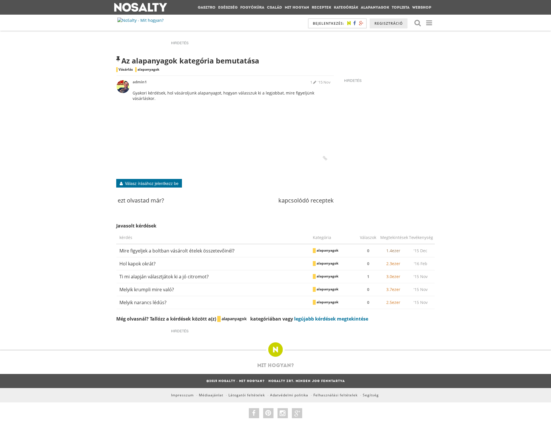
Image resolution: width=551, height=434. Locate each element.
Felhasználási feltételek (335, 395)
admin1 (140, 81)
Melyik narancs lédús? (142, 302)
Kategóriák (346, 7)
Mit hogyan (297, 7)
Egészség (228, 7)
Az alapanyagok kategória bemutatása (190, 60)
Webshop (421, 7)
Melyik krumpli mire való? (146, 289)
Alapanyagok (375, 7)
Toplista (401, 7)
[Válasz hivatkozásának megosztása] (325, 158)
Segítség (371, 395)
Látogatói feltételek (246, 395)
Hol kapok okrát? (137, 264)
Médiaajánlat (211, 395)
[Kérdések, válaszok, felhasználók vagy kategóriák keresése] (417, 22)
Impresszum (182, 395)
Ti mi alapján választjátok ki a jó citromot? (164, 276)
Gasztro (207, 7)
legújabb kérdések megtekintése (331, 319)
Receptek (321, 7)
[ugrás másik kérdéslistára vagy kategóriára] (429, 22)
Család (274, 7)
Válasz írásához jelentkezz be (152, 183)
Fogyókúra (252, 7)
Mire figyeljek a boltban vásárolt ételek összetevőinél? (176, 251)
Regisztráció (389, 23)
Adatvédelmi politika (289, 395)
